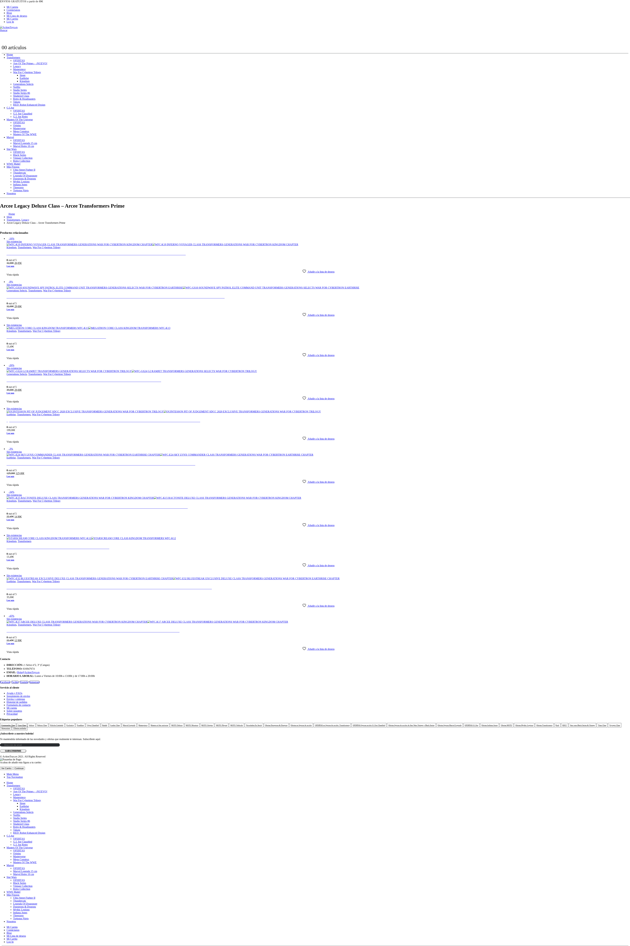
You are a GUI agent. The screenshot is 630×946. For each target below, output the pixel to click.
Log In (10, 21)
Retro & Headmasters (24, 98)
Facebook (5, 682)
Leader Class (115, 725)
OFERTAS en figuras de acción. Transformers (332, 725)
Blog (9, 12)
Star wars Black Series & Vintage (582, 725)
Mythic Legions (21, 181)
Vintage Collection (22, 158)
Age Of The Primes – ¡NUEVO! (30, 63)
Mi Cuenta (12, 7)
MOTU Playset (221, 725)
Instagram (34, 682)
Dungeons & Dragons (24, 178)
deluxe (31, 725)
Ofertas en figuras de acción (301, 725)
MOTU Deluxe (177, 725)
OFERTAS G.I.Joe (471, 725)
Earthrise (24, 78)
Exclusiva (70, 725)
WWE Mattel (13, 163)
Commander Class (8, 725)
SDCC (564, 725)
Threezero (18, 187)
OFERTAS (19, 60)
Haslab (104, 725)
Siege (22, 75)
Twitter (15, 682)
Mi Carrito (12, 18)
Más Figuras (13, 166)
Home (10, 54)
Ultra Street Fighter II (24, 169)
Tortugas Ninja (21, 190)
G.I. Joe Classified (22, 113)
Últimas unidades (19, 728)
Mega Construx (21, 131)
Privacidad (12, 713)
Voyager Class (614, 725)
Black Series (19, 155)
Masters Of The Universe (20, 119)
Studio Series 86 (21, 93)
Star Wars (12, 149)
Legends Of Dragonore (25, 175)
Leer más (10, 266)
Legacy (17, 66)
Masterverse (19, 128)
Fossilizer (80, 725)
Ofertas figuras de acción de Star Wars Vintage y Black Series (411, 725)
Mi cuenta (12, 708)
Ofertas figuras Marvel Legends (450, 725)
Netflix (16, 87)
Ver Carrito (6, 768)
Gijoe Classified (93, 725)
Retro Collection (21, 161)
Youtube (24, 682)
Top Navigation (15, 777)
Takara (16, 101)
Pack (557, 725)
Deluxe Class (42, 725)
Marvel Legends (129, 725)
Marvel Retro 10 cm (23, 146)
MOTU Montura (192, 725)
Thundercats (19, 172)
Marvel (10, 137)
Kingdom (25, 81)
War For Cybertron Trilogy (27, 72)
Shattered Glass (21, 96)
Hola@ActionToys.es (28, 672)
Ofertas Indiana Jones (489, 725)
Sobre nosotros (14, 711)
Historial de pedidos (17, 702)
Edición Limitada (56, 725)
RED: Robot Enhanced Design (29, 104)
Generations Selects (23, 84)
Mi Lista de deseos (17, 15)
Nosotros (11, 193)
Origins (17, 125)
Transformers (13, 57)
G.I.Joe (10, 107)
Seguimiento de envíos (18, 696)
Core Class (22, 725)
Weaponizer (5, 728)
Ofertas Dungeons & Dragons (276, 725)
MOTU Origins (207, 725)
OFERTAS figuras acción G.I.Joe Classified (369, 725)
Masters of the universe (159, 725)
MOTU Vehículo (236, 725)
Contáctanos (13, 10)
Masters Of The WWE (25, 134)
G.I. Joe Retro (20, 116)
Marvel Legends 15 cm (25, 143)
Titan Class (602, 725)
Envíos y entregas (16, 699)
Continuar (19, 768)
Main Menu (13, 774)
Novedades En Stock (254, 725)
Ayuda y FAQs (14, 693)
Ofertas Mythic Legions (524, 725)
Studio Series (20, 90)
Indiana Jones (20, 184)
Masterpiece (19, 69)
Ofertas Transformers (544, 725)
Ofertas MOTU (506, 725)
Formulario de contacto (19, 705)
